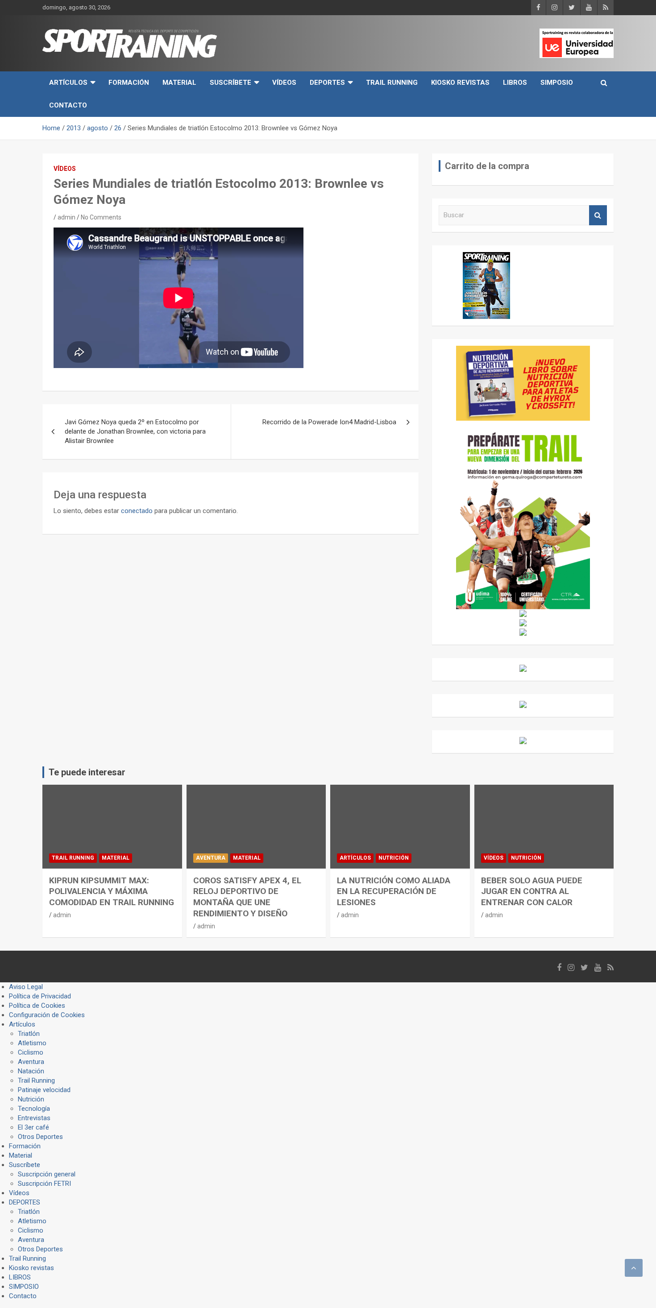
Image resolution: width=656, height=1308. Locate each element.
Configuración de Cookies (47, 1015)
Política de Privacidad (40, 996)
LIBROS (515, 83)
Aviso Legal (26, 987)
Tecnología (34, 1109)
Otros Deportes (40, 1137)
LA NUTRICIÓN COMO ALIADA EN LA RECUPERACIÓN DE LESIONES (393, 891)
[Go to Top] (634, 1268)
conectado (137, 511)
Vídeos (284, 83)
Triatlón (29, 1034)
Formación (128, 83)
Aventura (210, 858)
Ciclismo (30, 1052)
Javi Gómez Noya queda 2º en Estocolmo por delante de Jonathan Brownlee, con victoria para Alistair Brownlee (135, 431)
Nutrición (393, 858)
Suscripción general (46, 1174)
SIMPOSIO (556, 83)
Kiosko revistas (460, 83)
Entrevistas (34, 1118)
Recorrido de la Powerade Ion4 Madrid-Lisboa (329, 422)
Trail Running (392, 83)
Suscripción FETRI (44, 1184)
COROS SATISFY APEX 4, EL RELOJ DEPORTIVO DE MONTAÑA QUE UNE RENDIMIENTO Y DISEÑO (247, 897)
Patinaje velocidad (44, 1090)
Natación (31, 1071)
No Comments (101, 217)
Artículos (68, 83)
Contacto (68, 105)
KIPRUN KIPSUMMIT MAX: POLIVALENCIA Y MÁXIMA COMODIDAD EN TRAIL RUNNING (111, 891)
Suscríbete (230, 83)
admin (66, 217)
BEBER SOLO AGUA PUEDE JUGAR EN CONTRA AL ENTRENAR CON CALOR (531, 891)
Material (179, 83)
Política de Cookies (37, 1006)
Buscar (598, 215)
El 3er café (33, 1127)
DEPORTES (327, 83)
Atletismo (32, 1043)
